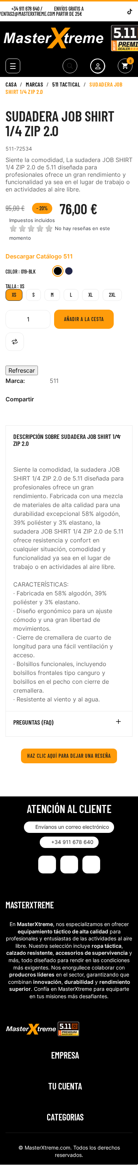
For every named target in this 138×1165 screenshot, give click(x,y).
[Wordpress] (120, 11)
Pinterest (77, 399)
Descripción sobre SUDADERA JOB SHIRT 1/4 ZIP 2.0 (66, 440)
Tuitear (65, 399)
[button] (69, 827)
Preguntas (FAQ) (33, 722)
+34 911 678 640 (25, 9)
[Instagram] (111, 11)
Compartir (54, 399)
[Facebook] (102, 11)
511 (54, 380)
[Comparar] (15, 341)
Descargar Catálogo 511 (39, 256)
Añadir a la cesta (84, 319)
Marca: (15, 380)
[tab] (69, 442)
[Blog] (91, 864)
